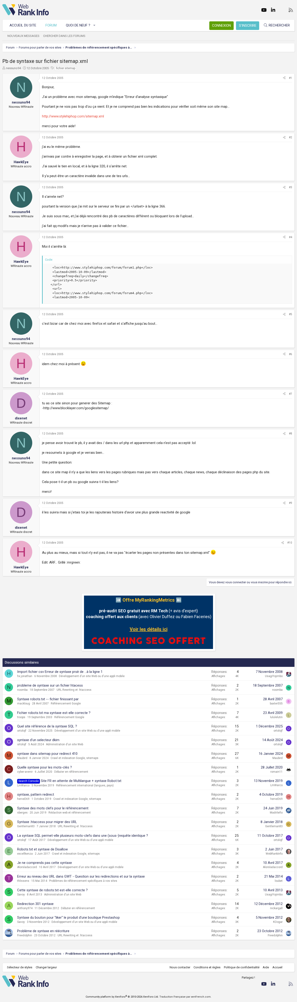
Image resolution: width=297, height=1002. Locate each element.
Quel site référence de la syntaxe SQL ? (47, 726)
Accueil (277, 967)
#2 (290, 137)
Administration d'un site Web (64, 744)
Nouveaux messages (23, 36)
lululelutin (276, 717)
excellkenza (25, 853)
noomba (22, 689)
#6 (290, 354)
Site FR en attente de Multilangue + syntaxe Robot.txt (81, 781)
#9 (290, 503)
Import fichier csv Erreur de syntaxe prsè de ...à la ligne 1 (60, 672)
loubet (279, 880)
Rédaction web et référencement (69, 812)
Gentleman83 (26, 826)
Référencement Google (66, 703)
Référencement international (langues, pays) (85, 785)
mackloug (23, 703)
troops (21, 717)
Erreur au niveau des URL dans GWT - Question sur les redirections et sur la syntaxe (81, 876)
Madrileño (276, 812)
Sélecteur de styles (19, 967)
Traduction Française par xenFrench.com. (185, 996)
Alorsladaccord (27, 867)
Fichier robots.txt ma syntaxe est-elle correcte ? (53, 713)
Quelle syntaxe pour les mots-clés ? (44, 767)
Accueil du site (23, 25)
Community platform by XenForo (122, 996)
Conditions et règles (207, 967)
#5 (290, 314)
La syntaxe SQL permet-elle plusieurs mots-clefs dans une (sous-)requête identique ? (82, 835)
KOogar (278, 922)
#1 (290, 78)
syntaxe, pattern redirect (35, 794)
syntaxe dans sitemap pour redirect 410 (47, 754)
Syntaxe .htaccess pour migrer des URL (47, 822)
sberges (22, 812)
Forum (51, 25)
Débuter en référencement (71, 771)
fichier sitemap (65, 68)
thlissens (23, 880)
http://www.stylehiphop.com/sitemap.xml (73, 116)
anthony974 (24, 908)
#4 (290, 237)
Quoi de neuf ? (78, 25)
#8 (290, 433)
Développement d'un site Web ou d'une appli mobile (92, 676)
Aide (266, 967)
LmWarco (23, 785)
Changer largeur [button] (46, 967)
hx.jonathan (24, 676)
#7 (290, 394)
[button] (94, 25)
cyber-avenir (25, 771)
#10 (289, 542)
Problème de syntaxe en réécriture (43, 931)
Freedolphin (24, 935)
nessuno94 (13, 68)
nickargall (276, 908)
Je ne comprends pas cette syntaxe (44, 863)
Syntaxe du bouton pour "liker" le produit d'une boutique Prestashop (68, 917)
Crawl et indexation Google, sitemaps (74, 758)
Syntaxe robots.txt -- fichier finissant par (48, 699)
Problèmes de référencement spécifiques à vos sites (83, 880)
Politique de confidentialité (241, 967)
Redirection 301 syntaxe (35, 904)
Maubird (22, 758)
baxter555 (276, 703)
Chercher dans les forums (64, 36)
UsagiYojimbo (274, 676)
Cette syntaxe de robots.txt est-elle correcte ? (52, 890)
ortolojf (21, 730)
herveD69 (23, 799)
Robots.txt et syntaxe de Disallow (42, 849)
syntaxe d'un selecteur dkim (38, 740)
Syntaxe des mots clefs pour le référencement (52, 808)
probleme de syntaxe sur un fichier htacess (50, 685)
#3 (290, 187)
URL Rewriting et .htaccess (74, 689)
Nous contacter (180, 967)
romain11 (276, 771)
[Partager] (284, 78)
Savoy (21, 894)
